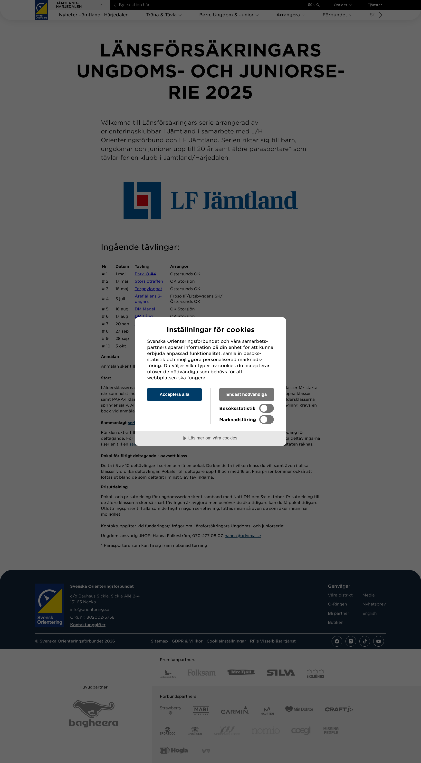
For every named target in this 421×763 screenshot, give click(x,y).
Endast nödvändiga (246, 394)
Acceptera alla (174, 394)
